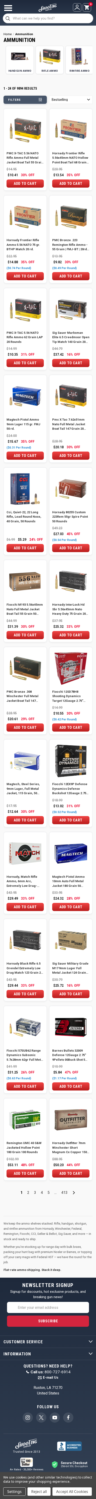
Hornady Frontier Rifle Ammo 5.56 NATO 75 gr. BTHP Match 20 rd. (23, 244)
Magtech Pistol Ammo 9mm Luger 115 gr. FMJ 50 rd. (23, 424)
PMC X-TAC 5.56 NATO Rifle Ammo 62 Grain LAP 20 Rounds (25, 337)
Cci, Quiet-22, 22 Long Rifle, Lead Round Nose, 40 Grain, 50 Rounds (24, 516)
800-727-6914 (51, 1372)
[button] (71, 100)
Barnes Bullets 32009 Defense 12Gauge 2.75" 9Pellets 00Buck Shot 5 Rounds (69, 1055)
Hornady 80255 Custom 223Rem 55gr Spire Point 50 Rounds (70, 516)
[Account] (77, 7)
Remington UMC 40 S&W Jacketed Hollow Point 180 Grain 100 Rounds (24, 1147)
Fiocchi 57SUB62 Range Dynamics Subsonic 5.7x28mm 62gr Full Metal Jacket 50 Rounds (25, 1055)
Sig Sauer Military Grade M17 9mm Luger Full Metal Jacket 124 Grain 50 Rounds (70, 968)
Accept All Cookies (72, 1491)
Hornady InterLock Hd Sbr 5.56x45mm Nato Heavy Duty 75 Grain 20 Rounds (69, 609)
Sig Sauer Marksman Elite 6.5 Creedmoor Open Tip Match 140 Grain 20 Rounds (70, 337)
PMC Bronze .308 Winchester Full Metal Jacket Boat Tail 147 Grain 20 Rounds (22, 696)
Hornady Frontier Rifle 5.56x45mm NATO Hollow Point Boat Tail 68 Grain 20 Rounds (70, 158)
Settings (14, 1491)
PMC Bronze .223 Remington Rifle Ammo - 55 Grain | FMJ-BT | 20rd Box (70, 245)
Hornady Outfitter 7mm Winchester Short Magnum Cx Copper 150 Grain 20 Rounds (69, 1148)
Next (73, 1192)
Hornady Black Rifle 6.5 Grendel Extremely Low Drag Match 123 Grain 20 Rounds (24, 968)
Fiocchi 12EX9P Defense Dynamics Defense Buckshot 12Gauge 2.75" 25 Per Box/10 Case (69, 789)
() (90, 4)
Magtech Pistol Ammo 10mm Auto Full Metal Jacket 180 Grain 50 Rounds (68, 881)
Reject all (39, 1491)
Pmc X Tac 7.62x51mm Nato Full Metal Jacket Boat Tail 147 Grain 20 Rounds (68, 424)
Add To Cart (25, 183)
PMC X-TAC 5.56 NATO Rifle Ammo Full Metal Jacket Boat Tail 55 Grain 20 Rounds (25, 158)
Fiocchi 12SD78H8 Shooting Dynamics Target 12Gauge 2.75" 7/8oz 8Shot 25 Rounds (68, 696)
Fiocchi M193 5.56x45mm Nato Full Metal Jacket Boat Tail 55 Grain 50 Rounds (25, 609)
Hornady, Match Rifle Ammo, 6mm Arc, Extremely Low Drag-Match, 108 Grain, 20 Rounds (22, 881)
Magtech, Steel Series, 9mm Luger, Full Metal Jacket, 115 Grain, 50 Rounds (23, 789)
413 (64, 1192)
